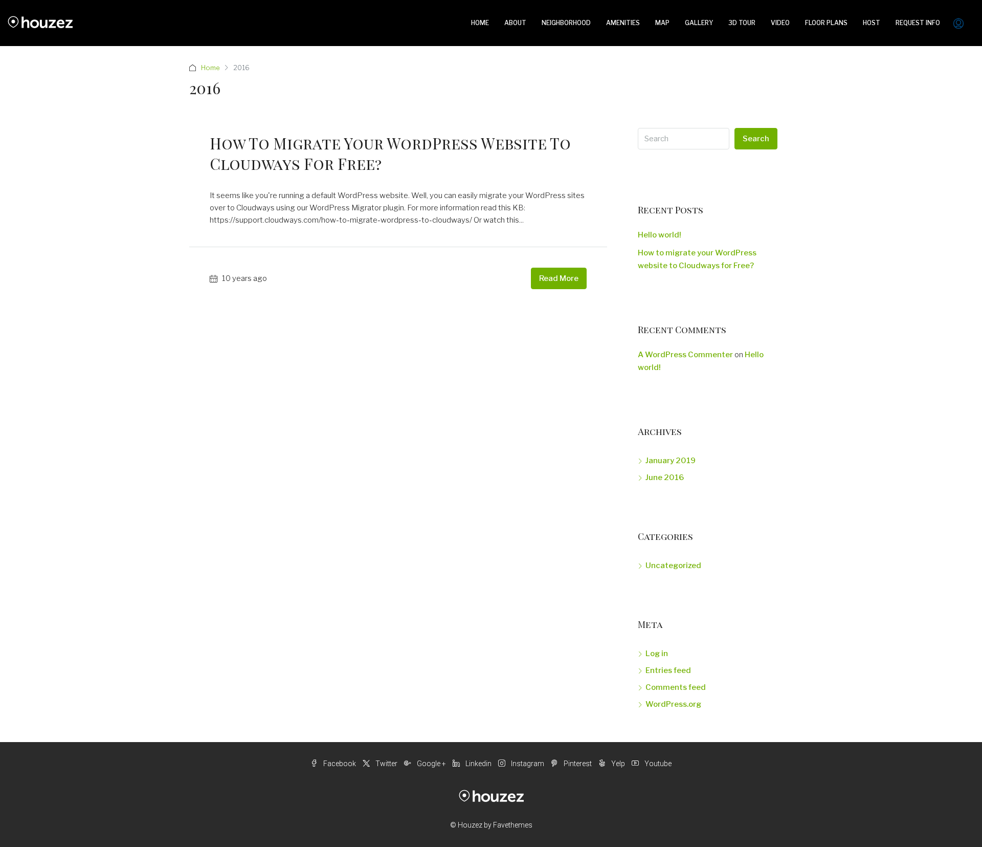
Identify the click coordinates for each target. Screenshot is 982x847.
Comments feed (675, 687)
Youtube (657, 763)
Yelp (618, 763)
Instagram (527, 763)
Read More (558, 278)
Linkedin (478, 763)
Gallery (699, 23)
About (515, 23)
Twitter (386, 763)
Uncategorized (673, 565)
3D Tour (741, 23)
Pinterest (577, 763)
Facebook (340, 763)
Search (756, 138)
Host (871, 23)
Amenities (623, 23)
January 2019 (670, 460)
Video (780, 23)
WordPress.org (673, 704)
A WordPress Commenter (685, 354)
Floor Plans (826, 23)
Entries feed (668, 670)
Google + (431, 763)
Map (662, 23)
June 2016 (664, 477)
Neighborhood (566, 23)
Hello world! (659, 235)
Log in (656, 653)
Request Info (918, 23)
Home (480, 23)
